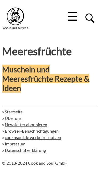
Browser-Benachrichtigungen (32, 130)
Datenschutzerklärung (25, 150)
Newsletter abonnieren (26, 124)
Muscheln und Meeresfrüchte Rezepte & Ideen (45, 79)
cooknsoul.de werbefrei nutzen (33, 137)
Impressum (15, 143)
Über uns (13, 118)
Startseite (14, 111)
